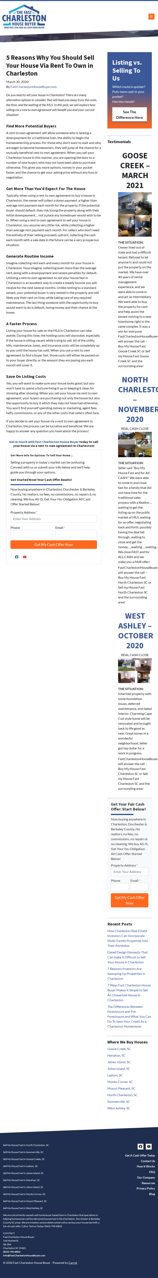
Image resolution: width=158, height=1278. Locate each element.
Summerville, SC (118, 1101)
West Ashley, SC (118, 1108)
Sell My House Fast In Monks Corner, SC (24, 1194)
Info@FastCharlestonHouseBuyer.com (24, 1255)
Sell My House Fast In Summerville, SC (23, 1152)
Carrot (73, 1262)
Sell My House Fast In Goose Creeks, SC (24, 1159)
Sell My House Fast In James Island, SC (23, 1173)
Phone (15, 527)
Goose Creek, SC (119, 1049)
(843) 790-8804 (53, 1226)
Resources (148, 1183)
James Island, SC (119, 1062)
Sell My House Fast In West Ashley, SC (23, 1208)
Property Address (23, 512)
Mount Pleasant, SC (121, 1088)
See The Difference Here (129, 115)
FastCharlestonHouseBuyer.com (33, 87)
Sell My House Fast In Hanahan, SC (21, 1180)
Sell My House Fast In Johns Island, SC (23, 1187)
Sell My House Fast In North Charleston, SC (26, 1145)
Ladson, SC (115, 1075)
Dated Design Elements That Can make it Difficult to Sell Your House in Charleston (127, 957)
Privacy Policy (146, 1188)
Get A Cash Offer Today (140, 1155)
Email (60, 527)
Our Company (146, 1177)
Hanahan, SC (116, 1055)
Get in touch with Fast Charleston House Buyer (44, 442)
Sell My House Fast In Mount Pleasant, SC (25, 1201)
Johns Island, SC (118, 1068)
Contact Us (148, 1161)
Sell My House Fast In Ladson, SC (20, 1166)
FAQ (152, 1172)
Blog (152, 1194)
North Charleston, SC (122, 1095)
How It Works (146, 1166)
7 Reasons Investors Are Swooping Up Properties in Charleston (126, 973)
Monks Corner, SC (120, 1082)
